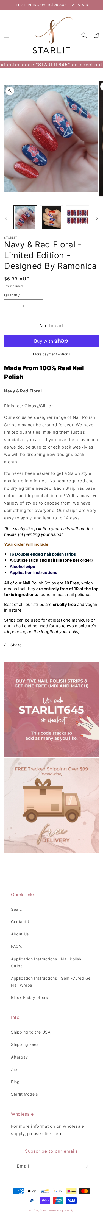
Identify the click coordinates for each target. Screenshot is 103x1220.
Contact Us (22, 921)
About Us (20, 934)
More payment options (51, 354)
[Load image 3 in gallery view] (77, 217)
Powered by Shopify (61, 1210)
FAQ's (16, 946)
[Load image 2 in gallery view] (51, 217)
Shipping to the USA (30, 1032)
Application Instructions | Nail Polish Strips (46, 962)
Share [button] (16, 644)
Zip (14, 1069)
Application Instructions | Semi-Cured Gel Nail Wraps (51, 981)
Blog (15, 1081)
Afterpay (19, 1057)
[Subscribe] (86, 1166)
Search (18, 909)
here (58, 1133)
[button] (7, 35)
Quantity (12, 295)
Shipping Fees (24, 1044)
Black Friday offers (29, 997)
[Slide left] (6, 219)
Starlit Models (24, 1094)
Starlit (44, 1210)
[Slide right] (97, 219)
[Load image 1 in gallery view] (25, 217)
